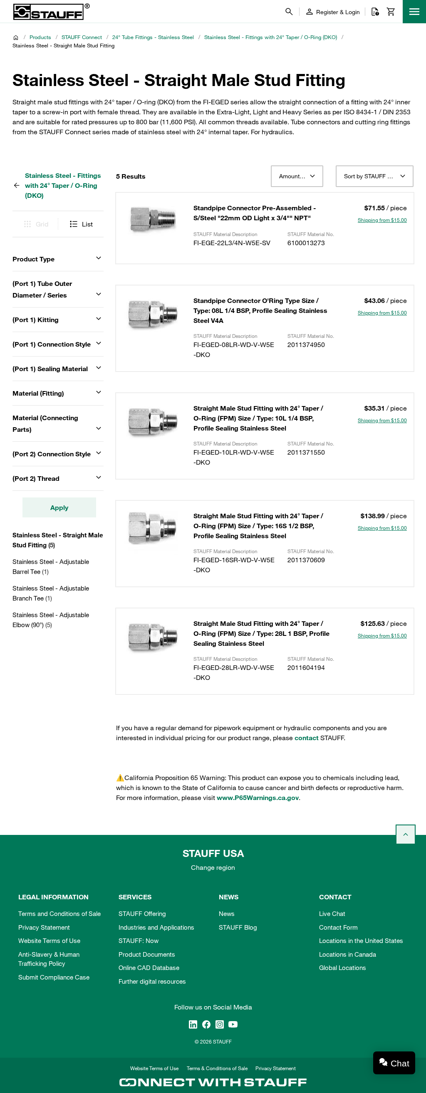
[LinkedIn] (193, 1024)
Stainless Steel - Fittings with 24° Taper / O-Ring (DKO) (270, 37)
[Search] (289, 12)
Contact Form (338, 927)
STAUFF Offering (142, 913)
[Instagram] (220, 1024)
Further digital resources (152, 981)
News (227, 913)
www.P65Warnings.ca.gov (258, 797)
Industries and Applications (156, 927)
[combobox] (297, 176)
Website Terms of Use (49, 940)
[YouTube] (233, 1024)
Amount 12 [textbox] (293, 176)
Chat (400, 1063)
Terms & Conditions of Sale (217, 1068)
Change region (213, 867)
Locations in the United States (361, 940)
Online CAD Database (149, 967)
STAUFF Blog (238, 927)
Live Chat (332, 913)
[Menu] (414, 11)
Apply (59, 507)
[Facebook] (206, 1024)
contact (307, 738)
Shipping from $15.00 (382, 220)
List (87, 224)
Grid (42, 224)
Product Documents (147, 954)
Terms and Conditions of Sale (59, 913)
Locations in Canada (347, 954)
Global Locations (342, 967)
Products (40, 37)
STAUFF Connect (82, 37)
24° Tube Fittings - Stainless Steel (153, 37)
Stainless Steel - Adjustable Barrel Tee (50, 566)
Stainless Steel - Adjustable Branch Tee (50, 593)
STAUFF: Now (139, 940)
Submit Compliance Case (53, 977)
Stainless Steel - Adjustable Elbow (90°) (50, 619)
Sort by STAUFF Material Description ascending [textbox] (374, 176)
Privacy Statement (44, 927)
